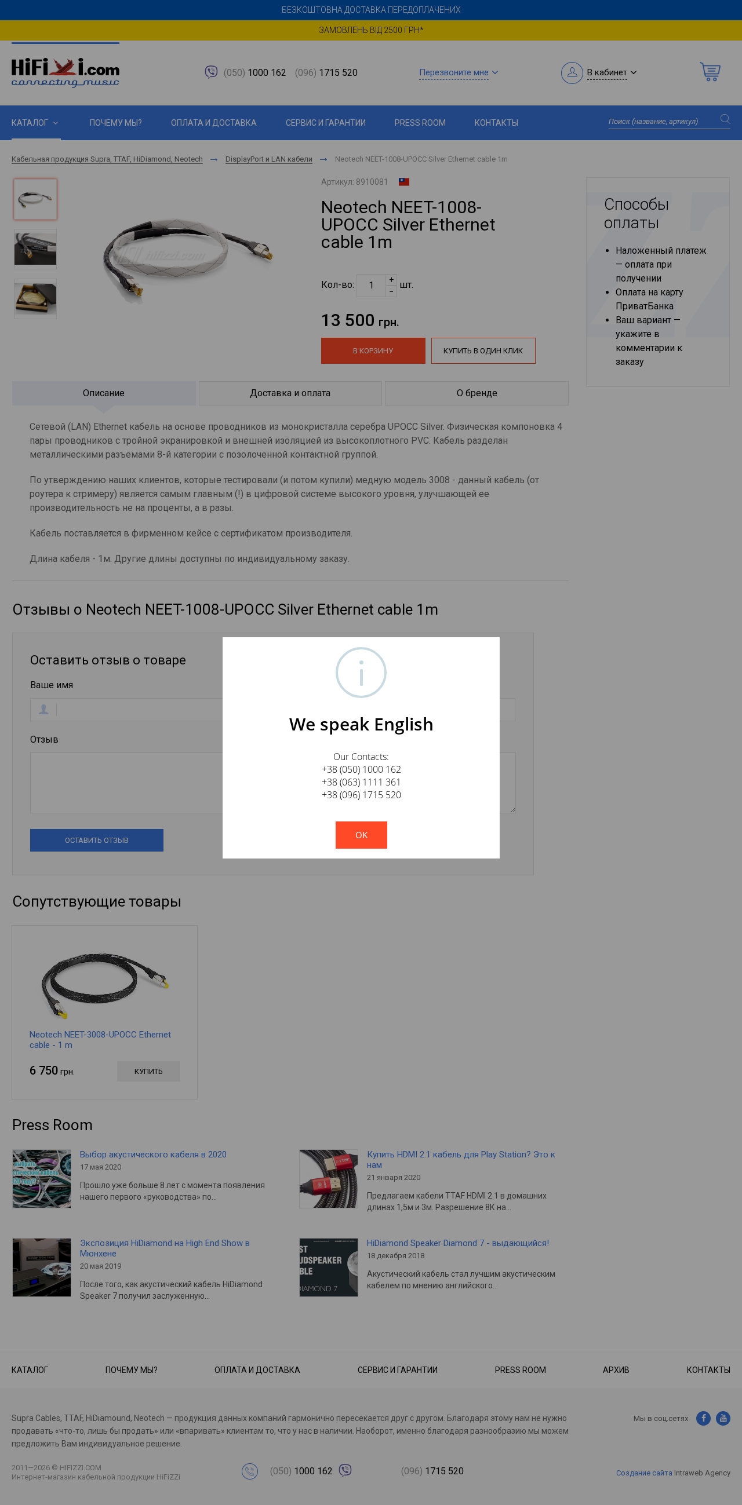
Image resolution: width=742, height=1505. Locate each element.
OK (361, 835)
